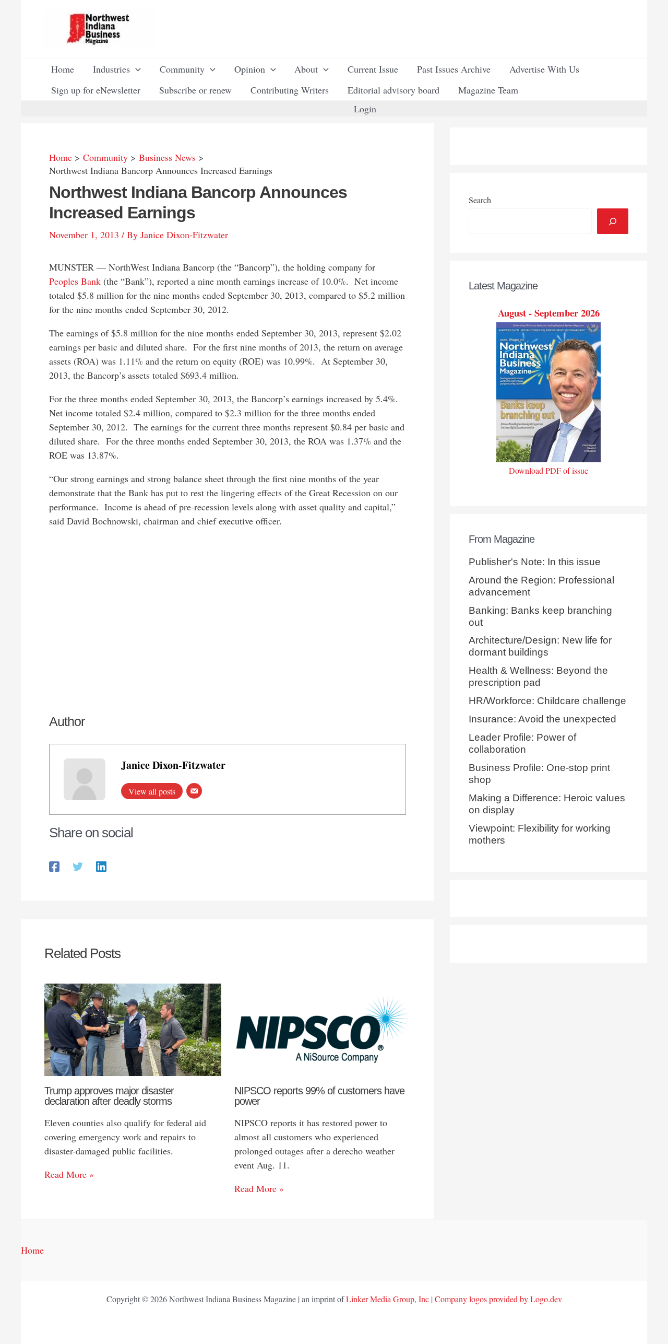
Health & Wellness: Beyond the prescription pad (538, 676)
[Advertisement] (227, 610)
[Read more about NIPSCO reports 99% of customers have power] (322, 1028)
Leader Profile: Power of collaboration (522, 743)
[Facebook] (54, 865)
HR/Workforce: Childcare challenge (547, 700)
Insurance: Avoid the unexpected (542, 719)
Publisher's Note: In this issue (535, 561)
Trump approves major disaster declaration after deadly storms (109, 1096)
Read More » (69, 1174)
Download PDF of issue (548, 470)
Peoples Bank (75, 281)
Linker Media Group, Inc (387, 1298)
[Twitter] (78, 865)
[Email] (194, 791)
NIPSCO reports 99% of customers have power (319, 1096)
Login (365, 108)
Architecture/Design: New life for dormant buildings (540, 646)
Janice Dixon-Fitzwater (173, 765)
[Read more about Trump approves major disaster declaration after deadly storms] (132, 1028)
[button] (135, 69)
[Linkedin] (101, 865)
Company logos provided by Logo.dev (498, 1298)
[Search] (612, 221)
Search (480, 199)
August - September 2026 (549, 313)
